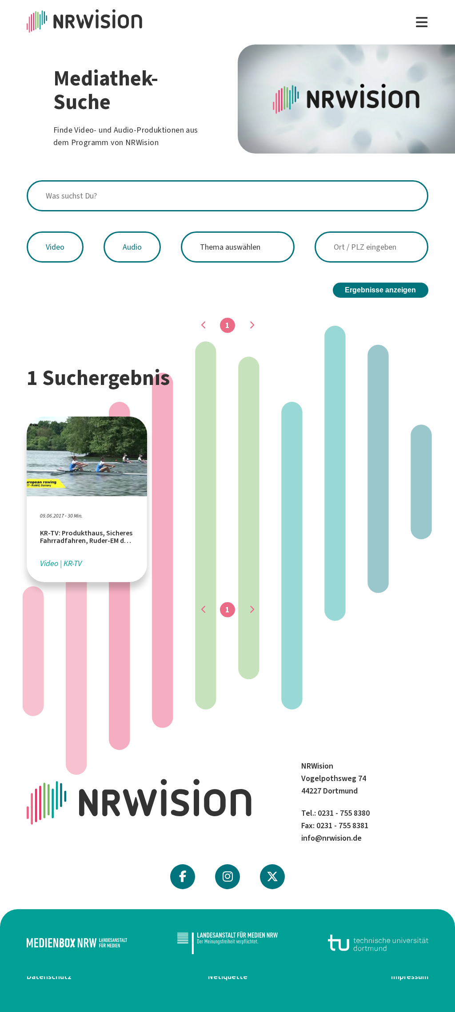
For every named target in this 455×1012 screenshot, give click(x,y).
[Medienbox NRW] (77, 942)
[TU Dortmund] (378, 942)
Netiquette (227, 976)
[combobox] (227, 195)
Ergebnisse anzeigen (380, 290)
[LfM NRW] (227, 943)
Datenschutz (49, 976)
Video (55, 247)
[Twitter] (272, 876)
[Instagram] (228, 876)
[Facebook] (182, 876)
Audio (132, 247)
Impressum (409, 976)
